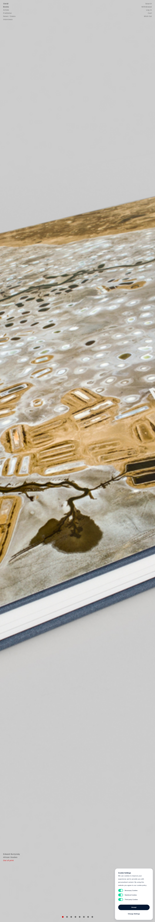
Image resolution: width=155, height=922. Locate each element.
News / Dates (9, 16)
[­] (11, 460)
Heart (61, 461)
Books (6, 7)
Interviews (8, 19)
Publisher (7, 13)
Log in (149, 10)
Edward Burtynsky (11, 854)
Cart (150, 13)
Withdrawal (147, 7)
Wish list (148, 16)
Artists (6, 10)
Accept (133, 907)
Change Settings (134, 914)
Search (148, 4)
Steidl (5, 4)
